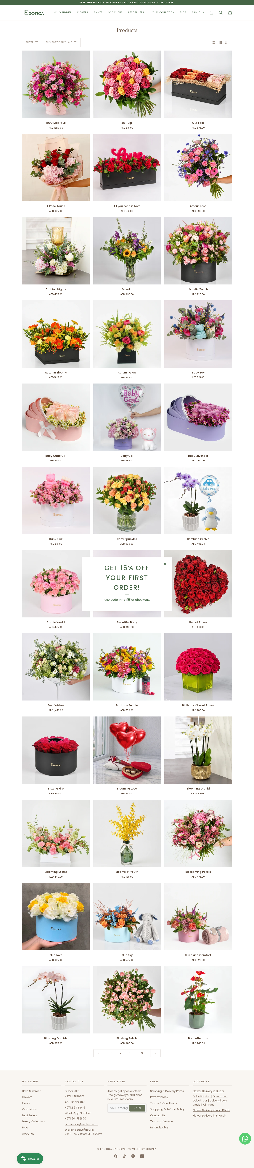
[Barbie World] (56, 583)
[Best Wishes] (56, 667)
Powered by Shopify (142, 1149)
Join (137, 1108)
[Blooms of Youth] (127, 833)
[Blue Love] (56, 916)
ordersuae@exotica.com (81, 1124)
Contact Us (157, 1115)
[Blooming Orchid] (198, 750)
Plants (26, 1103)
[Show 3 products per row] (220, 42)
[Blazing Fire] (56, 750)
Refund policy (159, 1127)
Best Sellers (29, 1115)
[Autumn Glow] (127, 334)
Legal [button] (154, 1081)
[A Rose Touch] (56, 167)
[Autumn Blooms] (56, 334)
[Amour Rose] (198, 167)
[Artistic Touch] (198, 250)
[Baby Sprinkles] (127, 500)
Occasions (29, 1109)
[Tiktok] (124, 1156)
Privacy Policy (159, 1097)
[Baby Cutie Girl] (56, 417)
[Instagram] (133, 1156)
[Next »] (155, 1053)
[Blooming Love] (127, 750)
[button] (83, 12)
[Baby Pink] (56, 500)
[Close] (166, 564)
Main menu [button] (30, 1081)
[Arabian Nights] (56, 250)
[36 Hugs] (127, 84)
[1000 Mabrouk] (56, 84)
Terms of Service (161, 1121)
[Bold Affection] (198, 999)
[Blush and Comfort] (198, 916)
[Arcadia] (127, 250)
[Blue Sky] (127, 916)
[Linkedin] (142, 1156)
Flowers (27, 1097)
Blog (25, 1127)
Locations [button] (201, 1081)
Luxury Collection (33, 1121)
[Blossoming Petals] (198, 833)
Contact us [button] (74, 1081)
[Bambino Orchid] (198, 500)
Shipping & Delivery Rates (167, 1091)
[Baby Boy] (198, 334)
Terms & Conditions (163, 1103)
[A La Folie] (198, 84)
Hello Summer (31, 1091)
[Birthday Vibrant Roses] (198, 667)
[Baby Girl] (127, 417)
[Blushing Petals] (127, 999)
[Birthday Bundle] (127, 667)
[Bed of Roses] (198, 583)
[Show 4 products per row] (228, 42)
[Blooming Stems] (56, 833)
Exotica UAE (109, 1149)
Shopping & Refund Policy (167, 1109)
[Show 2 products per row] (214, 42)
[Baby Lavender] (198, 417)
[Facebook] (115, 1156)
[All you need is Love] (127, 167)
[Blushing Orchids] (56, 999)
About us (28, 1133)
